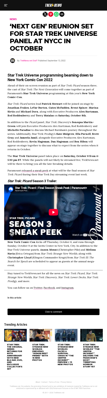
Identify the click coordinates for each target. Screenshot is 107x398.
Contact (44, 382)
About (38, 382)
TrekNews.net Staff (28, 61)
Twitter (38, 287)
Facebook (49, 287)
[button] (6, 5)
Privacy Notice (66, 382)
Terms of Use (54, 382)
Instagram (67, 287)
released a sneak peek (35, 170)
